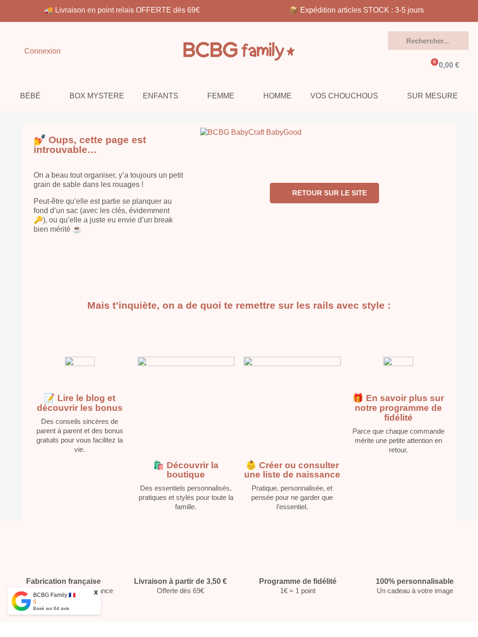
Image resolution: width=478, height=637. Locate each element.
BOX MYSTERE (97, 96)
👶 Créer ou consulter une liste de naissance (292, 470)
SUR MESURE (432, 96)
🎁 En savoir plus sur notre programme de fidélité (398, 407)
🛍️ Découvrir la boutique (185, 470)
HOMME (277, 96)
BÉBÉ (30, 96)
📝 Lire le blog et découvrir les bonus (80, 403)
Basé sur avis (51, 608)
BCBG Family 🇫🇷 (54, 595)
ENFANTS (160, 96)
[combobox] (428, 40)
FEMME (220, 96)
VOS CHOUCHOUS (344, 96)
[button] (444, 65)
